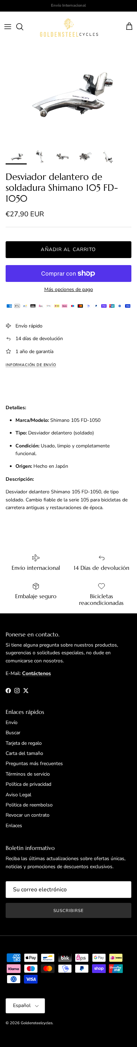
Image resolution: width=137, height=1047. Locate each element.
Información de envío (31, 364)
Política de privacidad (28, 784)
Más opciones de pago (68, 290)
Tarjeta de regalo (24, 743)
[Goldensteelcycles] (69, 27)
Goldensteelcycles (36, 1023)
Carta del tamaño (24, 753)
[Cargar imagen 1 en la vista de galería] (68, 93)
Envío (12, 722)
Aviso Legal (18, 794)
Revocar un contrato (28, 815)
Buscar (13, 732)
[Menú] (7, 26)
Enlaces (14, 825)
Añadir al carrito (68, 249)
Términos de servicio (28, 774)
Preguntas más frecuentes (34, 763)
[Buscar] (23, 26)
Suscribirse (68, 910)
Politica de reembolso (29, 805)
